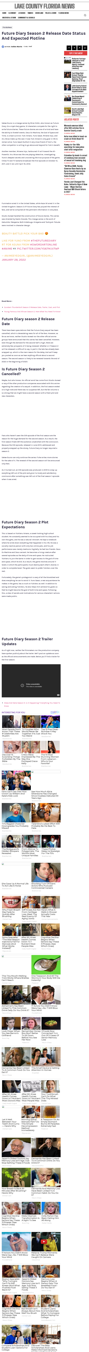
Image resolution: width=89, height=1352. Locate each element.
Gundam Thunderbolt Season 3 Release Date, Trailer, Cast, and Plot (32, 307)
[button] (85, 15)
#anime (7, 248)
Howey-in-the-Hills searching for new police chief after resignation (74, 147)
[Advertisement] (31, 104)
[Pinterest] (79, 48)
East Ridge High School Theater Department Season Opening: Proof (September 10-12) (79, 77)
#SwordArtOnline (43, 244)
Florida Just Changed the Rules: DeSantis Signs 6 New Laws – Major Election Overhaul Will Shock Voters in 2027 (75, 186)
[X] (74, 48)
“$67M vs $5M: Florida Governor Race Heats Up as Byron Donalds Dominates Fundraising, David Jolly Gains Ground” (75, 171)
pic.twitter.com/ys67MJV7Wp (38, 248)
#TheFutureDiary (43, 240)
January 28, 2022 (14, 259)
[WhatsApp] (85, 48)
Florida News (7, 27)
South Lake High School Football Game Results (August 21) (78, 112)
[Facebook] (69, 48)
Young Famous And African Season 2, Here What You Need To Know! (32, 311)
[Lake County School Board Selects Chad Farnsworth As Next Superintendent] (67, 87)
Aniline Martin (16, 46)
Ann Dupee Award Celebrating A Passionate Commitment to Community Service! (79, 100)
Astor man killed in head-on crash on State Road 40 (75, 137)
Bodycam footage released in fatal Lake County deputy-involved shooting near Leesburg (78, 63)
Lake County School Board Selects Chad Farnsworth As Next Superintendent (79, 89)
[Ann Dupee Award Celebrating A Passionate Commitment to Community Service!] (67, 98)
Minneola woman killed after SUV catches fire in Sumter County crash (74, 128)
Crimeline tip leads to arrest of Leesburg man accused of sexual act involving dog (75, 158)
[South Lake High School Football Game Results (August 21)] (67, 110)
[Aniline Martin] (3, 47)
